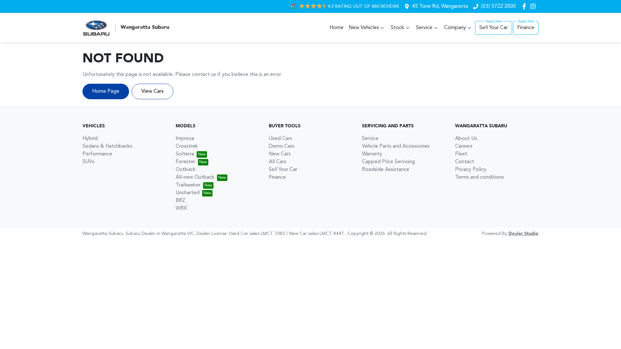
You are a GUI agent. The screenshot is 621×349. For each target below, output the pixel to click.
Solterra (185, 154)
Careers (464, 146)
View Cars (152, 91)
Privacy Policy (470, 169)
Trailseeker (188, 185)
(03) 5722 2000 (498, 6)
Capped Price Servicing (388, 161)
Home (336, 27)
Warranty (372, 154)
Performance (97, 154)
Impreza (185, 138)
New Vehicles (364, 27)
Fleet (461, 154)
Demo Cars (281, 146)
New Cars (280, 154)
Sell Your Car (493, 27)
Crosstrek (187, 146)
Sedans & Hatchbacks (107, 146)
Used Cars (280, 138)
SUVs (88, 161)
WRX (181, 208)
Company (455, 27)
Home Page (105, 91)
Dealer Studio (523, 233)
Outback (186, 169)
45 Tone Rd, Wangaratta (440, 6)
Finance (525, 27)
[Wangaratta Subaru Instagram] (534, 6)
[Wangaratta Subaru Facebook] (525, 6)
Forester (185, 161)
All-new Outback (195, 177)
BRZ (180, 200)
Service (424, 27)
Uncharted (188, 193)
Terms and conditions (479, 177)
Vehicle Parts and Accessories (396, 146)
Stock (397, 27)
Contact (464, 161)
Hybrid (90, 138)
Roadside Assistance (385, 169)
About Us (466, 138)
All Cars (277, 161)
